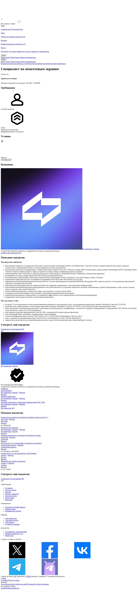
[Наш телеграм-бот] (49, 574)
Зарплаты (56, 64)
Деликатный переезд (8, 445)
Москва (22, 392)
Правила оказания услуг (14, 534)
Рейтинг (50, 64)
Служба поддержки (12, 524)
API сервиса (9, 522)
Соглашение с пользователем (16, 532)
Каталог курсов (11, 496)
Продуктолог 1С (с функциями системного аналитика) (21, 443)
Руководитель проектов (9, 428)
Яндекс (3, 455)
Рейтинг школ (10, 509)
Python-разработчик (8, 396)
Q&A (7, 588)
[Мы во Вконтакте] (82, 558)
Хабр (3, 588)
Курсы (17, 588)
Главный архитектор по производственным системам (21, 435)
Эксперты (35, 64)
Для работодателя (11, 520)
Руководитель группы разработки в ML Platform (18, 453)
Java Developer (6, 391)
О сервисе (9, 488)
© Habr (3, 578)
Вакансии (4, 64)
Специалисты (13, 64)
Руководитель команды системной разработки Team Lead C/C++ (24, 417)
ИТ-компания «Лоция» (90, 249)
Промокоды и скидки (13, 511)
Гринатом (4, 437)
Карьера (12, 588)
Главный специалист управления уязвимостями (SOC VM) (23, 402)
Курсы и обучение (25, 64)
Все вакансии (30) (14, 253)
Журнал (63, 64)
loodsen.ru (4, 253)
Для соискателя (11, 518)
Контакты (8, 500)
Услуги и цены (10, 490)
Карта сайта (9, 498)
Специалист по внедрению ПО (12, 329)
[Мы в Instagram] (115, 558)
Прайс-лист (9, 536)
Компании (43, 64)
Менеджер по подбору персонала (13, 461)
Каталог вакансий (12, 494)
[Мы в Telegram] (17, 574)
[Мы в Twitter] (17, 558)
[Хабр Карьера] (9, 21)
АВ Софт (4, 419)
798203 (28, 576)
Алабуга (4, 463)
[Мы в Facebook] (49, 558)
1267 (15, 576)
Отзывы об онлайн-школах (15, 507)
